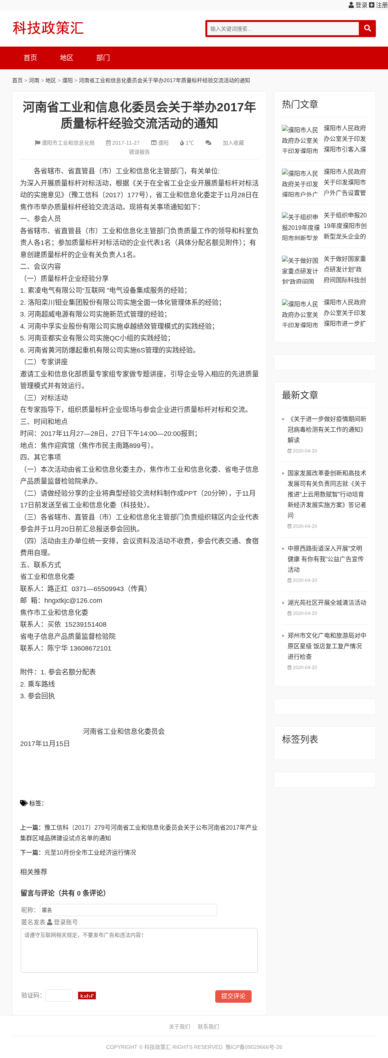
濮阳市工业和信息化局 (68, 143)
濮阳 (67, 80)
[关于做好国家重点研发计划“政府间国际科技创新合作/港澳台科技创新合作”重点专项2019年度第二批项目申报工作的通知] (301, 270)
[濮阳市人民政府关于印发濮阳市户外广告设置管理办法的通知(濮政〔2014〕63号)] (301, 183)
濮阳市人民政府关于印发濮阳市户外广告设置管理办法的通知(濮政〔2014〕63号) (345, 183)
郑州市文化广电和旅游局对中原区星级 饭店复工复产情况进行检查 (327, 646)
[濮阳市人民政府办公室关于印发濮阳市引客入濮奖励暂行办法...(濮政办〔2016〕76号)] (301, 139)
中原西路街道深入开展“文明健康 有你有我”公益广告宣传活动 (326, 559)
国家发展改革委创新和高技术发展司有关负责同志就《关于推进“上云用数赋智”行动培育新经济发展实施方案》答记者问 (327, 494)
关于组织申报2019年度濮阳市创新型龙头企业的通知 (345, 227)
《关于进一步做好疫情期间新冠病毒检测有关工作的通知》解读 (327, 429)
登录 (361, 5)
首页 (30, 58)
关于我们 (179, 1027)
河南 (34, 80)
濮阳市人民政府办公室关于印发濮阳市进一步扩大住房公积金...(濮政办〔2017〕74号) (345, 314)
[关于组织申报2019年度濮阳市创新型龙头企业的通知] (301, 226)
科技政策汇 (48, 27)
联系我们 (208, 1027)
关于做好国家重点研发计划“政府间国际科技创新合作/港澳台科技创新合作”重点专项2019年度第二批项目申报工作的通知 (346, 271)
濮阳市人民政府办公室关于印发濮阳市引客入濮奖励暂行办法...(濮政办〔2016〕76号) (345, 140)
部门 (103, 58)
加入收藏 (233, 143)
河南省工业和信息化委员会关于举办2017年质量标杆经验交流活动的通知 (164, 80)
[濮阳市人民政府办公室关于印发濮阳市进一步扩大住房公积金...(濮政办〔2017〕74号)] (301, 313)
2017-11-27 (126, 143)
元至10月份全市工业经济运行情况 (90, 852)
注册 (381, 5)
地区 (67, 58)
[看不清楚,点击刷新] (87, 995)
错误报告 (139, 152)
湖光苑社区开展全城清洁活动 (327, 602)
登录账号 (65, 922)
